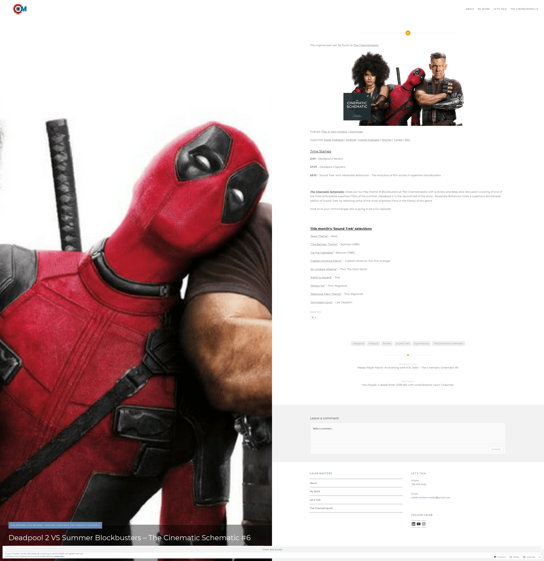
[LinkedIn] (413, 524)
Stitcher (387, 140)
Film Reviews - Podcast (41, 525)
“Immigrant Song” (321, 302)
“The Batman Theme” (324, 244)
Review (387, 343)
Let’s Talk (500, 9)
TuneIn (398, 140)
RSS (407, 140)
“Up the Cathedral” (322, 252)
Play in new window (334, 131)
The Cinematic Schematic (85, 525)
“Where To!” (317, 285)
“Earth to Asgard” (321, 277)
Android (351, 140)
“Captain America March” (326, 261)
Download (356, 131)
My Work (484, 9)
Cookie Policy (59, 556)
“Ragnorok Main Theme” (325, 294)
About (470, 9)
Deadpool (358, 343)
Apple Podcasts (334, 140)
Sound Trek (402, 343)
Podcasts (63, 525)
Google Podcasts (369, 140)
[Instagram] (423, 524)
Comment (496, 449)
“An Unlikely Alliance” (323, 269)
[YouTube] (418, 524)
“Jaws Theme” (319, 236)
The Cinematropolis (524, 9)
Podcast (373, 343)
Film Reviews (18, 525)
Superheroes (421, 343)
